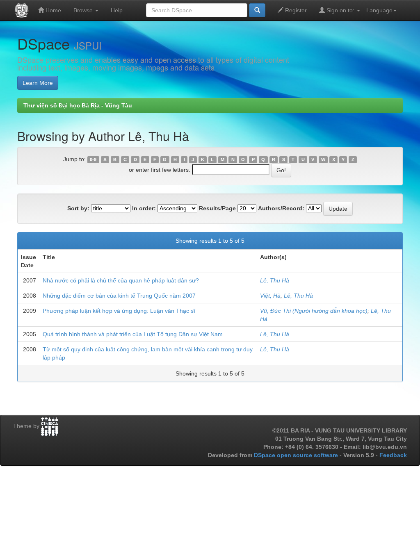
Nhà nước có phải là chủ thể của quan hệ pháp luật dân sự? (121, 280)
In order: (144, 208)
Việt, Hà (270, 295)
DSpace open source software (297, 455)
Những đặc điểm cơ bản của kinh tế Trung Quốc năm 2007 (119, 295)
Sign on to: (340, 10)
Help (117, 10)
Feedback (393, 455)
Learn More (38, 83)
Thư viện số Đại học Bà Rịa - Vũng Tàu (77, 105)
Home (52, 10)
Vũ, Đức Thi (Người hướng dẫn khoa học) (314, 310)
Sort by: (78, 208)
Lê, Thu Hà (274, 280)
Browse (83, 10)
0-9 (93, 159)
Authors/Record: (281, 208)
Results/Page (217, 208)
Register (295, 10)
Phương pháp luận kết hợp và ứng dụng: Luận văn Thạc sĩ (119, 310)
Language (379, 10)
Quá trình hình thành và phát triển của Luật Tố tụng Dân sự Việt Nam (133, 334)
